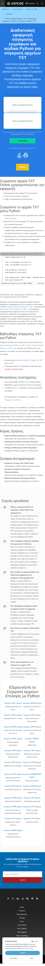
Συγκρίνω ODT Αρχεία (32, 750)
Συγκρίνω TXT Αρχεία (32, 818)
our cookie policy (27, 948)
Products (22, 911)
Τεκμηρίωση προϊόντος (13, 400)
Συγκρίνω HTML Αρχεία (13, 739)
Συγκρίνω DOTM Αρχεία (13, 727)
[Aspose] (15, 3)
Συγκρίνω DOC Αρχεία (13, 703)
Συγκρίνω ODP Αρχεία (13, 750)
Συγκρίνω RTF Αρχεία (13, 818)
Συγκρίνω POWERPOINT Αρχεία (32, 775)
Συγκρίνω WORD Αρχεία (13, 830)
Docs (22, 921)
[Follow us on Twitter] (13, 898)
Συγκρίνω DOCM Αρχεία (32, 703)
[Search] (42, 3)
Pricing (22, 918)
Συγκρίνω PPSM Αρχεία (32, 786)
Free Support (22, 928)
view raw (41, 283)
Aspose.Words (10, 218)
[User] (37, 3)
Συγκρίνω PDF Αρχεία (13, 762)
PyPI (12, 363)
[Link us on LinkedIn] (17, 898)
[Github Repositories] (32, 898)
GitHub (29, 283)
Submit (22, 880)
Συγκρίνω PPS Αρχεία (12, 786)
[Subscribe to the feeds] (37, 898)
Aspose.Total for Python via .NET (15, 309)
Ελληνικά (31, 3)
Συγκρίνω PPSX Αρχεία (13, 798)
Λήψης (22, 167)
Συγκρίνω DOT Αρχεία (32, 715)
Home (22, 907)
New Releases (22, 914)
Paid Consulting (22, 936)
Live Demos (21, 925)
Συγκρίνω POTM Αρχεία (32, 762)
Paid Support (22, 932)
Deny (31, 958)
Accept (22, 953)
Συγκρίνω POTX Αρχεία (13, 774)
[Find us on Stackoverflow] (22, 898)
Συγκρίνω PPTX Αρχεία (32, 807)
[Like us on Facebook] (8, 898)
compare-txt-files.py (8, 283)
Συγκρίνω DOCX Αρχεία (13, 715)
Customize (13, 958)
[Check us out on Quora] (27, 898)
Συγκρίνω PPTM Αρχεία (13, 807)
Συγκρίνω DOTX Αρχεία (32, 727)
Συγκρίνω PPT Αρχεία (32, 798)
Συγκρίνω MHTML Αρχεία (32, 740)
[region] (22, 268)
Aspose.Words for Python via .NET (20, 307)
